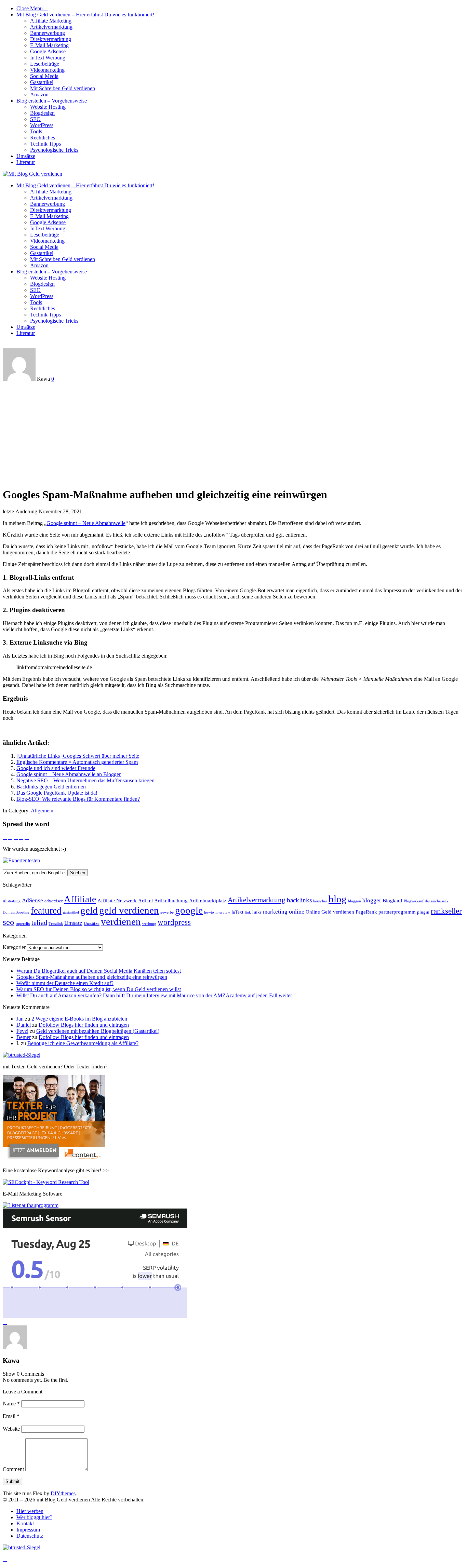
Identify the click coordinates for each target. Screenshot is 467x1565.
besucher (320, 901)
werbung (149, 924)
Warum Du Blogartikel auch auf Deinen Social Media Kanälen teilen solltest (98, 971)
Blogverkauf (414, 901)
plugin (423, 912)
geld (89, 910)
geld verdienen (129, 910)
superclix (23, 924)
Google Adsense (48, 51)
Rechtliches (42, 137)
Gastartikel (41, 82)
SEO (35, 119)
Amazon (39, 94)
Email (11, 1416)
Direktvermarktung (50, 39)
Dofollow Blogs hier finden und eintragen (84, 1025)
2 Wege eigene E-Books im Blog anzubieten (79, 1019)
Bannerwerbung (47, 33)
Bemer (23, 1037)
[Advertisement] (233, 433)
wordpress (174, 922)
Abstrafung (12, 901)
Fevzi (22, 1031)
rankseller (446, 910)
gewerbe (167, 912)
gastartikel (71, 912)
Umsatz (73, 923)
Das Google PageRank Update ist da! (56, 793)
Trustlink (56, 924)
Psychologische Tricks (54, 150)
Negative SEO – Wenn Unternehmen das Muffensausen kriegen (85, 780)
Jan (20, 1019)
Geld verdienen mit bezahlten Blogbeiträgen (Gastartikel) (97, 1031)
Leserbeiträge (44, 64)
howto (209, 912)
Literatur (25, 162)
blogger (371, 900)
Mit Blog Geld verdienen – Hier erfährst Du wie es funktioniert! (85, 14)
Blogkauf (392, 900)
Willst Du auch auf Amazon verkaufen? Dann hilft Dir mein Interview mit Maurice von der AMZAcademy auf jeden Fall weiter (154, 995)
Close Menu (32, 8)
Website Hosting (48, 107)
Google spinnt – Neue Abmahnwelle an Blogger (68, 774)
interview (222, 912)
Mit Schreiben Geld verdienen (62, 88)
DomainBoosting (16, 912)
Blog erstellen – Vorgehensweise (51, 101)
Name (11, 1403)
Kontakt (25, 1523)
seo (8, 922)
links (257, 912)
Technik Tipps (45, 144)
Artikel (145, 900)
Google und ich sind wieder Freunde (55, 768)
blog (338, 898)
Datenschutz (29, 1536)
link (248, 912)
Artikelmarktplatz (207, 900)
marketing (275, 911)
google (189, 910)
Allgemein (42, 810)
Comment (13, 1469)
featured (46, 910)
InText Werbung (47, 57)
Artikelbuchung (171, 900)
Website (11, 1429)
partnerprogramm (397, 912)
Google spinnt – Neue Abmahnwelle (85, 523)
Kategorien (15, 947)
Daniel (23, 1025)
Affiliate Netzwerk (117, 900)
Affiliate (80, 899)
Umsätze (25, 156)
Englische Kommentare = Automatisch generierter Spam (77, 762)
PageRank (366, 912)
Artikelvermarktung (51, 27)
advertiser (53, 900)
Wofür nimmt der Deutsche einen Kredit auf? (65, 983)
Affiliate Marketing (50, 21)
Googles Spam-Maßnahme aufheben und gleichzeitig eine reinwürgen (91, 977)
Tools (36, 131)
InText (237, 912)
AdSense (32, 900)
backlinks (299, 900)
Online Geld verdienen (330, 912)
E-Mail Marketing (49, 45)
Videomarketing (47, 70)
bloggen (354, 901)
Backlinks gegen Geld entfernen (51, 787)
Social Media (44, 76)
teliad (39, 922)
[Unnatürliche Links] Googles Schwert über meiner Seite (77, 756)
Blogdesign (42, 113)
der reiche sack (437, 901)
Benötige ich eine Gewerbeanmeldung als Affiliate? (82, 1043)
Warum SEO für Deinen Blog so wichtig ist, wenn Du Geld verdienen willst (98, 989)
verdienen (121, 921)
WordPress (41, 125)
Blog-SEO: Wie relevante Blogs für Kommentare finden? (78, 799)
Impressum (28, 1530)
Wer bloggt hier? (34, 1517)
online (296, 911)
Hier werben (29, 1511)
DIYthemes (63, 1493)
